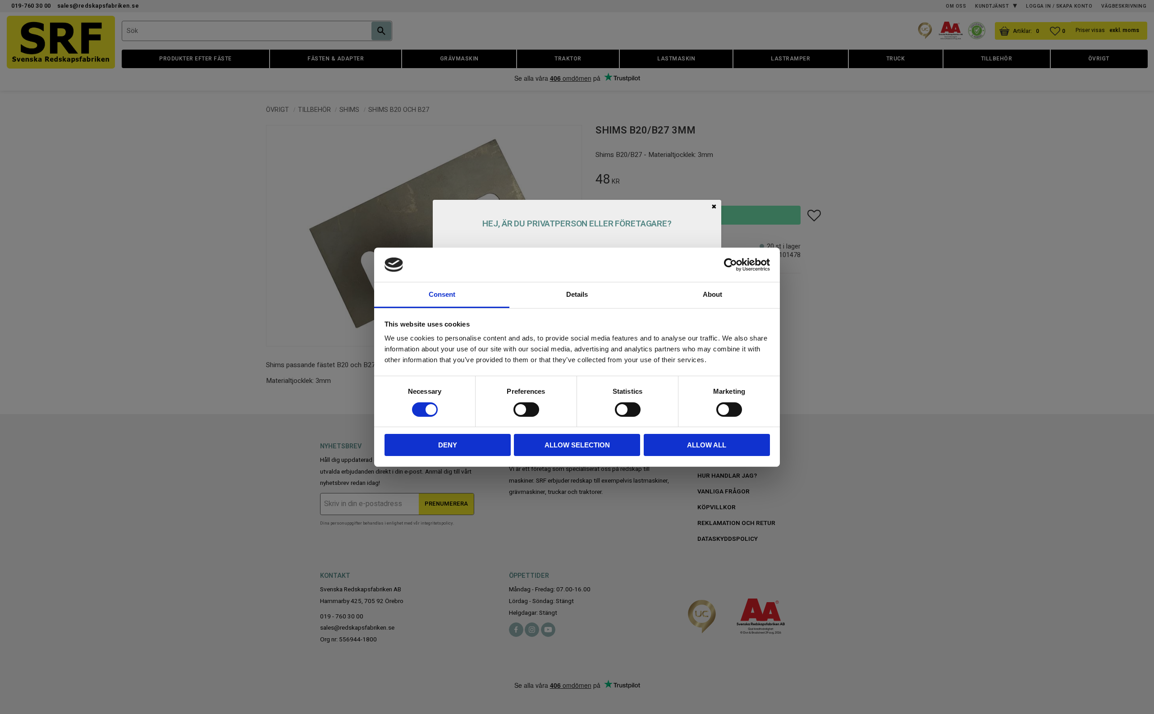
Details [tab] (577, 294)
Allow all (706, 445)
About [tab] (712, 294)
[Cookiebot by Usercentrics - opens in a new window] (730, 265)
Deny (447, 445)
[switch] (526, 409)
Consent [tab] (442, 294)
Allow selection (577, 445)
